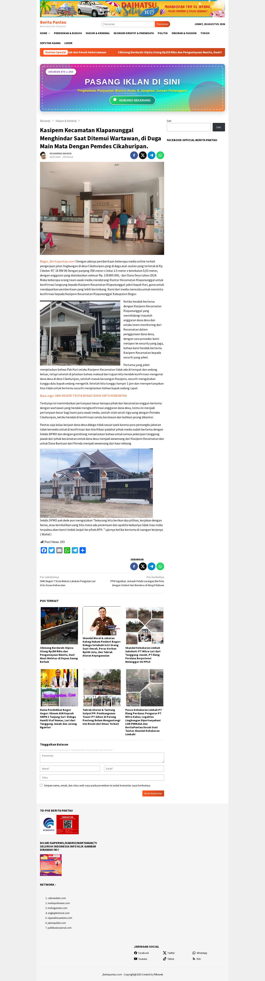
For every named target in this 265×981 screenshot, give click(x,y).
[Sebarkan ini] (134, 155)
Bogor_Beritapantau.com (57, 261)
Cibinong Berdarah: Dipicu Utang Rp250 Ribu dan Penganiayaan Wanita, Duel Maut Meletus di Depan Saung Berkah (144, 52)
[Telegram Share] (151, 155)
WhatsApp (202, 953)
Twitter (171, 953)
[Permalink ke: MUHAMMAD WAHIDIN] (44, 155)
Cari (169, 121)
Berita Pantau (53, 22)
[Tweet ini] (143, 155)
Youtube (142, 959)
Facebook (143, 953)
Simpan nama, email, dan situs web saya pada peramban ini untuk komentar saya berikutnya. (97, 785)
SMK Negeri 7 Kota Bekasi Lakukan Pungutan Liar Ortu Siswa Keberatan (68, 581)
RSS (199, 959)
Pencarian (162, 24)
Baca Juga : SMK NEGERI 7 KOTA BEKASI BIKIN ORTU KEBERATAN (83, 396)
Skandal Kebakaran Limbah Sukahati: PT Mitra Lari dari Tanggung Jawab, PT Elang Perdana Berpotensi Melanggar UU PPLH (142, 654)
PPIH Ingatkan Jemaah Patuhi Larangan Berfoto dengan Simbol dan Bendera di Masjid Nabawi (137, 581)
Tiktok (170, 959)
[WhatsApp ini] (160, 155)
